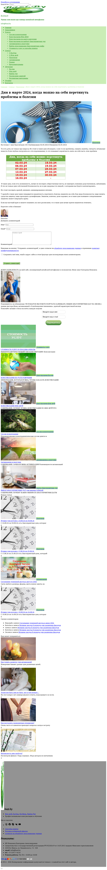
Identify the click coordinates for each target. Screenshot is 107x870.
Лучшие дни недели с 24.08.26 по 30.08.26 (17, 521)
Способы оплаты (11, 829)
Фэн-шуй (12, 71)
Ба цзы (12, 69)
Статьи (8, 50)
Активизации (14, 60)
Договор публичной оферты (16, 831)
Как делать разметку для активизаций (16, 662)
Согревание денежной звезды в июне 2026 (37, 623)
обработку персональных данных (67, 248)
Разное (12, 62)
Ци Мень (22, 814)
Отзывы (8, 80)
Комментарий (6, 244)
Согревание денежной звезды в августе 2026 (19, 581)
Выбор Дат (31, 814)
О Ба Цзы (12, 53)
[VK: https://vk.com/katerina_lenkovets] (16, 825)
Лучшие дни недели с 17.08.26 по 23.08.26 (17, 551)
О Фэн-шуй (13, 55)
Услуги (7, 32)
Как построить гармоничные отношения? (17, 723)
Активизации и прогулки (19, 44)
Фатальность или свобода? (11, 753)
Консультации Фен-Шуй (18, 37)
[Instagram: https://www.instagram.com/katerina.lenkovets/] (6, 825)
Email (3, 229)
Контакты (9, 83)
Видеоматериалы (16, 64)
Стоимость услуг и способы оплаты (23, 48)
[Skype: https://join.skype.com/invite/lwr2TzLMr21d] (13, 825)
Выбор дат (13, 73)
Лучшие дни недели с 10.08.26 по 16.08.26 (17, 612)
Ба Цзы (16, 814)
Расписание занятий (17, 76)
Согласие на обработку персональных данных (23, 833)
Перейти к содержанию (10, 2)
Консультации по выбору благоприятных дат (27, 41)
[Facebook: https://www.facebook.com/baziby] (9, 825)
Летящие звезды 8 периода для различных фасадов (40, 625)
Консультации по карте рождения (23, 39)
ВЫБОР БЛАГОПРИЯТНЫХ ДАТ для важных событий (22, 490)
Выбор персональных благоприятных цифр (26, 46)
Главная (8, 27)
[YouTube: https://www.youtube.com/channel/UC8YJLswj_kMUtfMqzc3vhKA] (19, 825)
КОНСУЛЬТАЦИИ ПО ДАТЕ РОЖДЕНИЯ (16, 377)
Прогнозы (13, 57)
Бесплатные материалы (18, 78)
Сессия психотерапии (18, 34)
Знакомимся (10, 30)
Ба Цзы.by (4, 15)
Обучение (9, 67)
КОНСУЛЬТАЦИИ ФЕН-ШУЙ (12, 406)
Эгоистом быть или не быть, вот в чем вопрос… (20, 692)
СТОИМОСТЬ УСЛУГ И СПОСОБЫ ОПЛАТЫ (18, 349)
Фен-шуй (8, 814)
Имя (3, 224)
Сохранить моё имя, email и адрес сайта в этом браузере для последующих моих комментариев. (42, 254)
